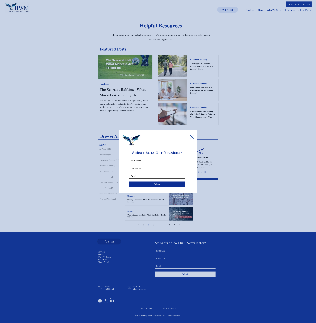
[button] (192, 137)
